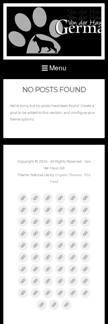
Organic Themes (68, 175)
